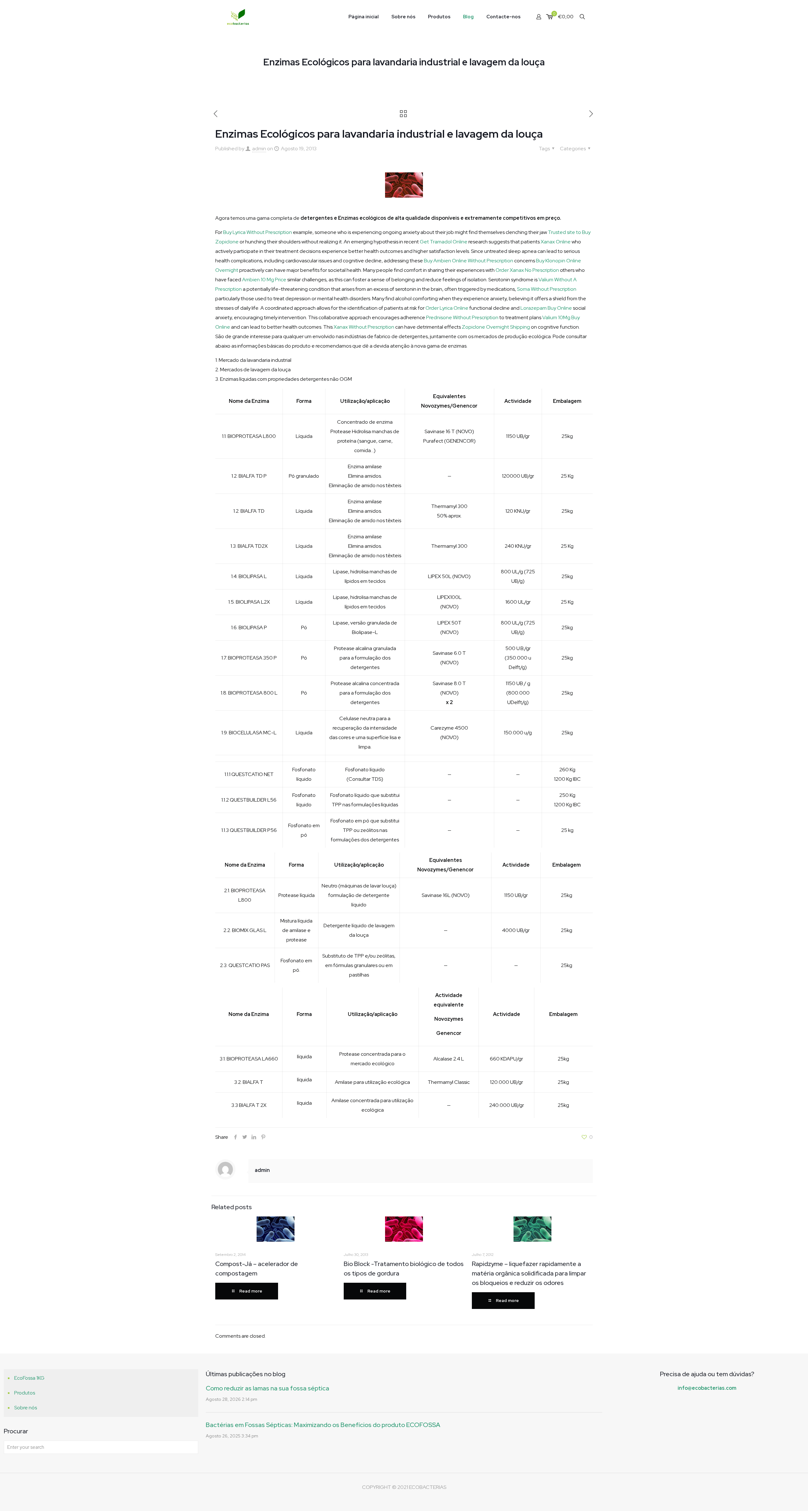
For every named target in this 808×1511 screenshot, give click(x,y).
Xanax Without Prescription (364, 327)
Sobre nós (25, 1407)
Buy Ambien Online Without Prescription (468, 260)
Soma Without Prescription (546, 289)
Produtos (24, 1392)
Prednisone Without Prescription (462, 317)
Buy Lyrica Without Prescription (257, 232)
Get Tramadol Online (443, 241)
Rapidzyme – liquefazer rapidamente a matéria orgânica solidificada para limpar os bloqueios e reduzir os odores (529, 1273)
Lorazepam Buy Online (546, 308)
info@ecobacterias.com (707, 1388)
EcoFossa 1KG (29, 1378)
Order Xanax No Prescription (527, 270)
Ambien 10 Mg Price (264, 279)
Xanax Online (556, 241)
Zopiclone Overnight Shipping (496, 327)
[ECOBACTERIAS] (238, 16)
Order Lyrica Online (446, 308)
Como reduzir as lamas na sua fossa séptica (267, 1388)
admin (259, 148)
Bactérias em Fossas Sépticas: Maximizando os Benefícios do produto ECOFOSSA (323, 1425)
